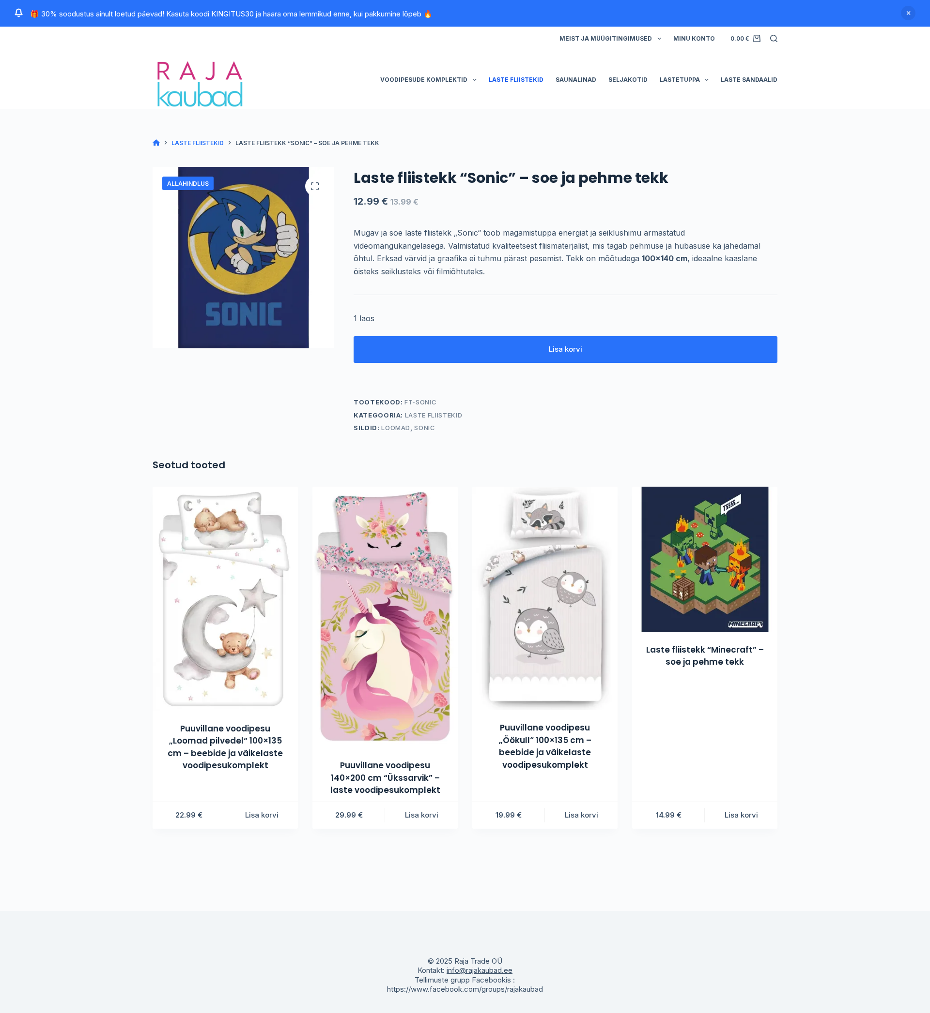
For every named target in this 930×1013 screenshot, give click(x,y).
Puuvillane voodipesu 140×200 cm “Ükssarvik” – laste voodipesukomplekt (385, 778)
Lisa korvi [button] (262, 814)
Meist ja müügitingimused (605, 38)
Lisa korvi (565, 349)
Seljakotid (628, 79)
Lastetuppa (680, 79)
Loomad (395, 428)
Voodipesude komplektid (423, 79)
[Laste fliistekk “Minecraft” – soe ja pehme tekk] (704, 559)
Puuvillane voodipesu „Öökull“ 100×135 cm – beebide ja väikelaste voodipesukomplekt (545, 746)
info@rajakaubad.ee (479, 970)
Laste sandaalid (749, 79)
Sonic (424, 428)
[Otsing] (773, 38)
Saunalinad (576, 79)
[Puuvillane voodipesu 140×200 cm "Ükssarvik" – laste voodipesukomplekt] (385, 617)
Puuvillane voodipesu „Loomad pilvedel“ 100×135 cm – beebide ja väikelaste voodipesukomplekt (225, 747)
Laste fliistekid (516, 79)
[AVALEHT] (156, 143)
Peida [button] (908, 13)
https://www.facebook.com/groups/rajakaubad (465, 989)
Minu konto (694, 38)
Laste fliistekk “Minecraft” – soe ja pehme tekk (705, 656)
